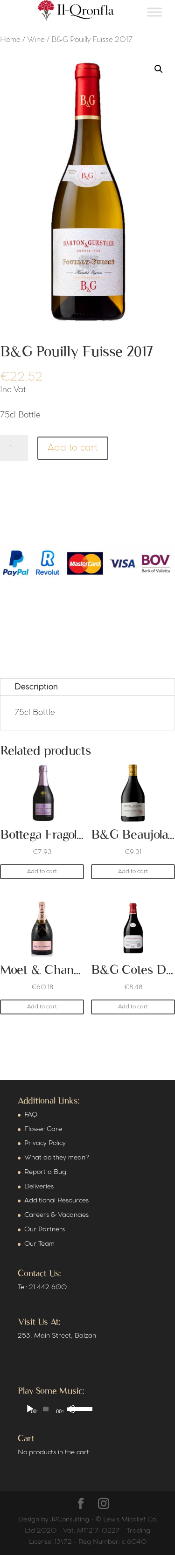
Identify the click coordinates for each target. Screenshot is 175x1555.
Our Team (39, 1244)
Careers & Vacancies (56, 1215)
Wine (36, 39)
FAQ (30, 1115)
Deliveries (39, 1187)
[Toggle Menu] (154, 12)
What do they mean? (56, 1158)
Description (36, 687)
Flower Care (43, 1129)
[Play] (30, 1409)
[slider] (74, 1408)
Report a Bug (45, 1172)
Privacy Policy (45, 1143)
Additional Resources (56, 1201)
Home (10, 39)
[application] (51, 1409)
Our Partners (44, 1230)
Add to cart (73, 448)
